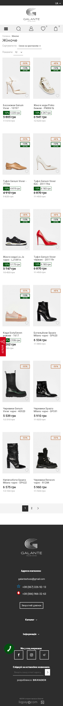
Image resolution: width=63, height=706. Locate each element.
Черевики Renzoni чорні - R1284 (44, 481)
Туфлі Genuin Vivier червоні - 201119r (45, 258)
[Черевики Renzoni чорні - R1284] (47, 452)
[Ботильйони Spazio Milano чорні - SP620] (47, 305)
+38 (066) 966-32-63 (34, 593)
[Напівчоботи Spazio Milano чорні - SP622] (16, 452)
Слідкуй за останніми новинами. (31, 667)
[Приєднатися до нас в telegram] (44, 654)
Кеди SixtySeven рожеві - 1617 (12, 334)
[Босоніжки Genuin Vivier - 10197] (16, 78)
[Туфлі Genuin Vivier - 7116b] (16, 154)
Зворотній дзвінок (31, 605)
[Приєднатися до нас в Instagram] (31, 654)
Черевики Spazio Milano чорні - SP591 (46, 410)
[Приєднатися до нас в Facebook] (18, 654)
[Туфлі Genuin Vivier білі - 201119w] (47, 154)
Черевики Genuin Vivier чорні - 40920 (14, 410)
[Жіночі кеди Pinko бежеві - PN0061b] (47, 78)
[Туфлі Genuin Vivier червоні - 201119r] (47, 229)
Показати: (7, 52)
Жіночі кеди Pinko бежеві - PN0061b (44, 106)
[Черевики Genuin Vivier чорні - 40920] (16, 381)
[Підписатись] (47, 672)
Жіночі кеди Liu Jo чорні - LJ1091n (13, 258)
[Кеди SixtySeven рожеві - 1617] (16, 305)
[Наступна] (38, 508)
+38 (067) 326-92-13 (34, 587)
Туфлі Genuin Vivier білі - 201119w (45, 182)
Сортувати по (9, 45)
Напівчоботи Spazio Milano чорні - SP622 (15, 481)
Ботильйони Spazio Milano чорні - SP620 (46, 334)
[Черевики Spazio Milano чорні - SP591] (47, 381)
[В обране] (27, 95)
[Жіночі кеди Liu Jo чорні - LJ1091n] (16, 229)
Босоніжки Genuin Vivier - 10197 (13, 106)
